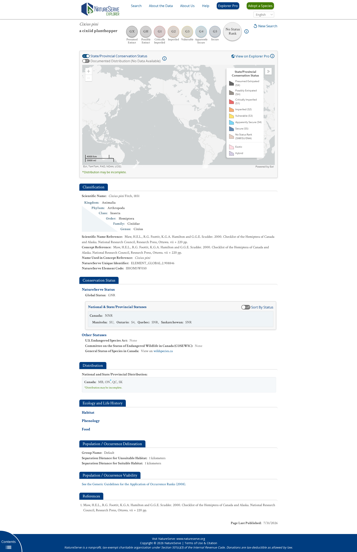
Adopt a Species (260, 6)
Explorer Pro (228, 6)
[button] (88, 71)
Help (205, 6)
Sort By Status (262, 307)
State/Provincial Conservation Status (118, 56)
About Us (187, 6)
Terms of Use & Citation (200, 543)
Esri (272, 166)
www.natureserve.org (190, 539)
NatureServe (172, 543)
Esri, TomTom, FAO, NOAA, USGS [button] (102, 166)
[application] (178, 116)
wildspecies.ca (163, 351)
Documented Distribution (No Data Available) (125, 61)
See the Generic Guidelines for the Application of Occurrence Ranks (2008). (134, 484)
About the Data (161, 6)
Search (136, 6)
